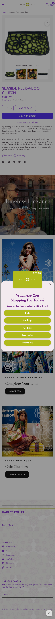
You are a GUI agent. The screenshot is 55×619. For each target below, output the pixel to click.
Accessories (27, 335)
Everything (27, 342)
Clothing (27, 327)
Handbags (28, 320)
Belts (27, 312)
